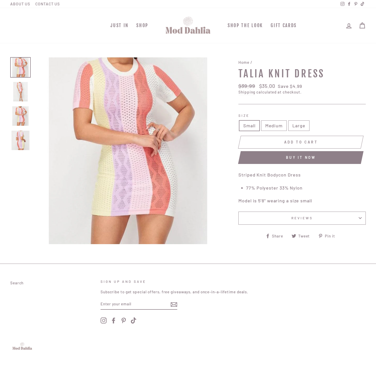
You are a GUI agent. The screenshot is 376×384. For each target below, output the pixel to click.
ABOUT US (20, 4)
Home (243, 62)
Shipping (246, 92)
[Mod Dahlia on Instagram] (104, 320)
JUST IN (119, 25)
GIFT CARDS (284, 25)
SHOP (142, 25)
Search (17, 283)
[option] (128, 150)
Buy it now (301, 157)
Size (243, 115)
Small (249, 125)
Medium (274, 125)
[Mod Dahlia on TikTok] (133, 320)
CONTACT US (47, 4)
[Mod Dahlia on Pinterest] (123, 320)
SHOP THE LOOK (245, 25)
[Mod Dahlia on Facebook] (113, 320)
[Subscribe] (174, 304)
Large (298, 125)
